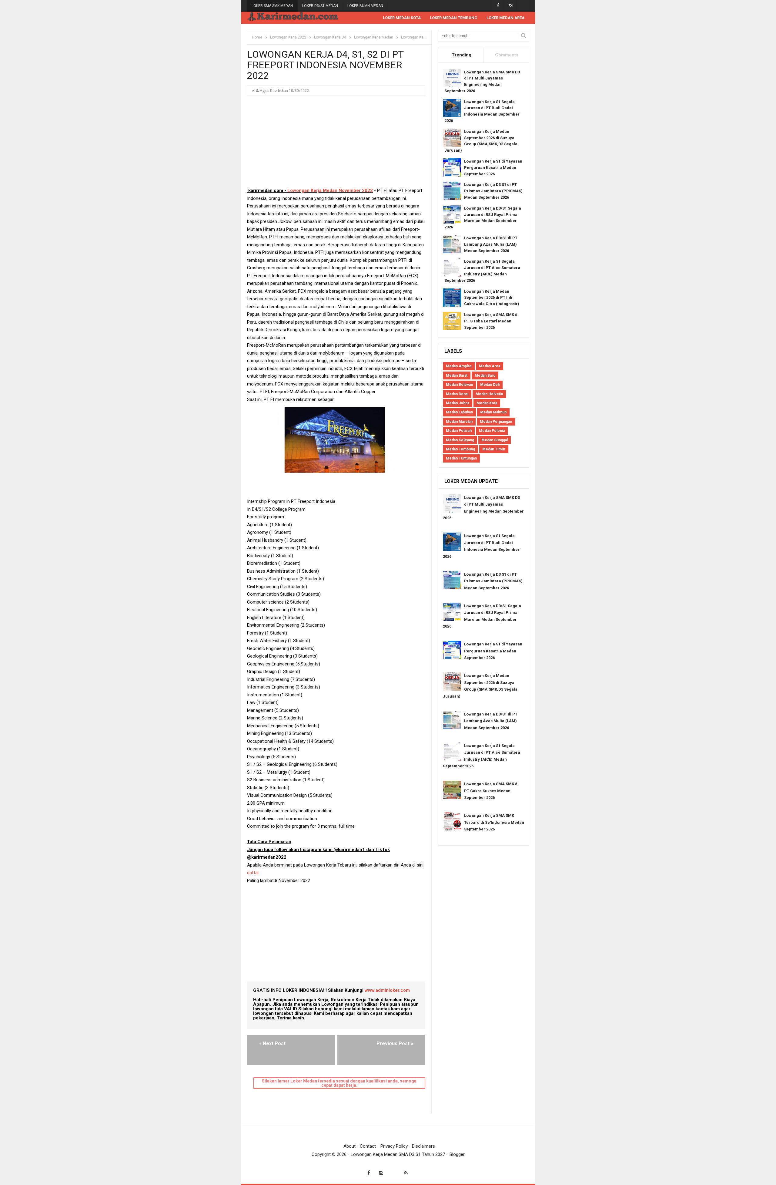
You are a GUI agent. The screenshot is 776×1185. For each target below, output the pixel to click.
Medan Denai (457, 394)
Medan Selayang (460, 440)
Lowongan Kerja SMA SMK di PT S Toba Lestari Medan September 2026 (491, 321)
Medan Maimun (493, 412)
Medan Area (489, 366)
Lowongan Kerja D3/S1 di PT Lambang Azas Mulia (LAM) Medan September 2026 (490, 244)
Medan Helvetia (489, 394)
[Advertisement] (336, 144)
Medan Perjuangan (496, 421)
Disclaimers (423, 1146)
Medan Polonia (492, 431)
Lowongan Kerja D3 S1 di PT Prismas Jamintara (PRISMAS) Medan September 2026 (493, 191)
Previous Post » (394, 1043)
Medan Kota (487, 403)
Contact (368, 1146)
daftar (253, 872)
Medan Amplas (459, 366)
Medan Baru (485, 375)
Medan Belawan (459, 384)
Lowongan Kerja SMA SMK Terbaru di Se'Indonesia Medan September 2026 (494, 822)
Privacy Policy (394, 1146)
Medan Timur (493, 449)
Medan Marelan (459, 421)
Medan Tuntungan (461, 458)
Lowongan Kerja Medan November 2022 (330, 190)
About (349, 1146)
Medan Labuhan (459, 412)
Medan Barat (456, 375)
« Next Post (272, 1043)
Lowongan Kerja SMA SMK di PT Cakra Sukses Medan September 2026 (491, 791)
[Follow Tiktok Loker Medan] (523, 5)
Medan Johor (457, 403)
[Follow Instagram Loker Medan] (510, 5)
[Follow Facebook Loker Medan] (498, 5)
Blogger (457, 1154)
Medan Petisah (459, 431)
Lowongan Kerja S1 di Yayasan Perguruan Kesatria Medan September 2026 (493, 167)
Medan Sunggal (494, 440)
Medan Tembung (460, 449)
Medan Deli (490, 384)
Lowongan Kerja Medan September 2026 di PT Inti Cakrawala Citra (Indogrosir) (491, 297)
